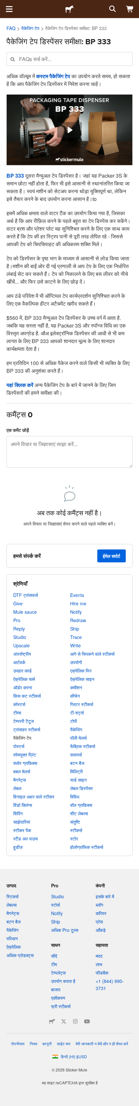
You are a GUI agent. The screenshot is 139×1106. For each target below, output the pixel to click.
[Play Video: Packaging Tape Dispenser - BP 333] (69, 130)
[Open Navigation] (9, 9)
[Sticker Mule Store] (52, 1021)
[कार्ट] (130, 9)
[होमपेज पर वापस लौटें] (69, 9)
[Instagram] (75, 1021)
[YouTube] (87, 1021)
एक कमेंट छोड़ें (17, 430)
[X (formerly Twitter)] (63, 1021)
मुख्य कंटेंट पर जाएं (4, 4)
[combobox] (69, 59)
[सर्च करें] (112, 9)
